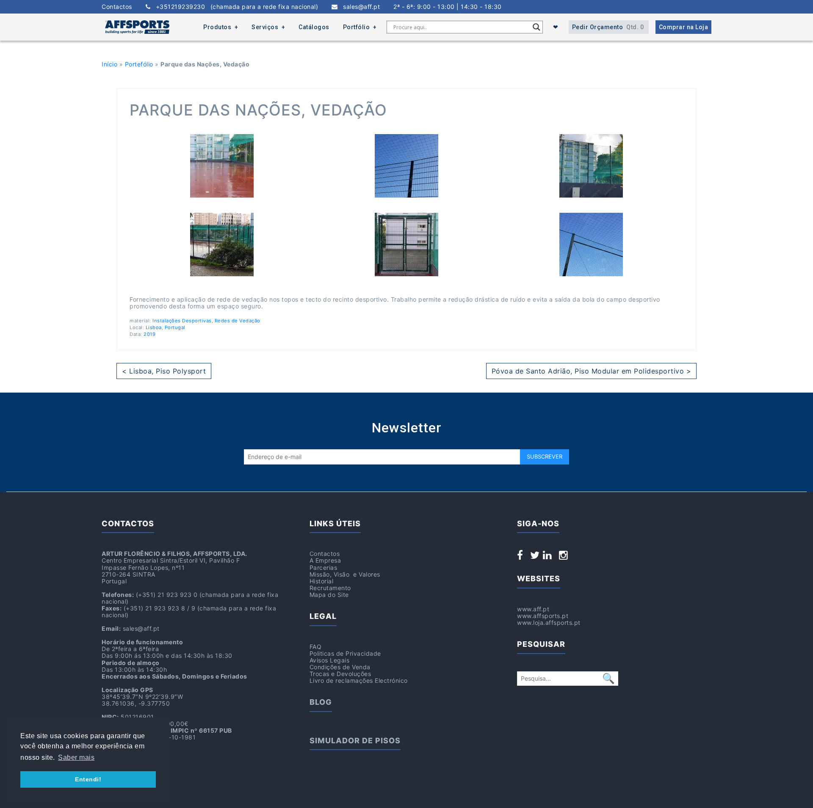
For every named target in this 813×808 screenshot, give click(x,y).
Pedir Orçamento (608, 27)
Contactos (117, 6)
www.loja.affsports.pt (549, 622)
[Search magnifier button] (536, 27)
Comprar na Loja (683, 27)
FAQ (316, 646)
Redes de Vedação (237, 321)
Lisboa (154, 327)
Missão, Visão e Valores (345, 574)
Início (109, 64)
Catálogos (314, 27)
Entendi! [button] (88, 779)
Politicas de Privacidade (345, 653)
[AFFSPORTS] (137, 27)
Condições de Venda (340, 667)
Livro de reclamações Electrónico (359, 680)
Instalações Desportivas (182, 321)
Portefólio (139, 64)
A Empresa (325, 560)
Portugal (175, 327)
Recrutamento (330, 587)
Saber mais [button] (76, 757)
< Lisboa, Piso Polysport (164, 371)
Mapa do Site (329, 594)
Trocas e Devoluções (340, 673)
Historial (322, 581)
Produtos (217, 27)
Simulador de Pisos (355, 740)
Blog (321, 702)
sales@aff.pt (359, 6)
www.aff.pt (533, 609)
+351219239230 (234, 6)
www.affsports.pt (542, 615)
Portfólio (356, 27)
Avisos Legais (330, 660)
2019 (149, 334)
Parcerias (323, 567)
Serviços (265, 27)
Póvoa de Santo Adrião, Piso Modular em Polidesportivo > (591, 371)
